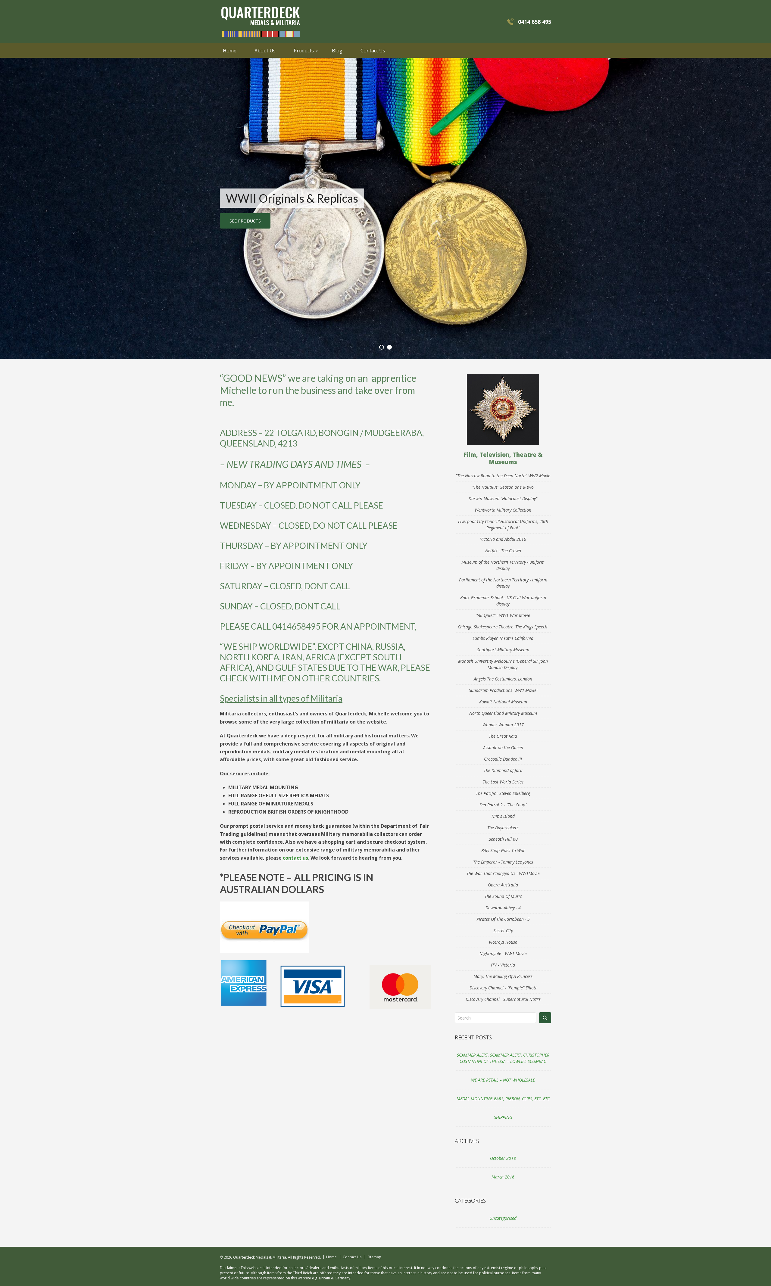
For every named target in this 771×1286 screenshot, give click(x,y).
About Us (265, 50)
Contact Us (373, 50)
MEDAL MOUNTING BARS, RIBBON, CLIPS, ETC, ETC (503, 1098)
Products (304, 50)
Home (229, 50)
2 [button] (389, 347)
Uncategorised (503, 1218)
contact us (295, 858)
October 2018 (503, 1158)
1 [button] (381, 347)
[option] (385, 208)
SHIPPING (503, 1117)
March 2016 (503, 1177)
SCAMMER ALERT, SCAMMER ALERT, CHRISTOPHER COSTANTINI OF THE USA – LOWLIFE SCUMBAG (503, 1058)
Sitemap (374, 1257)
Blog (337, 50)
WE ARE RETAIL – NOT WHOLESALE (503, 1080)
